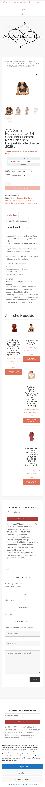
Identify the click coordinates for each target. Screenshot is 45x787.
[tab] (12, 215)
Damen (23, 61)
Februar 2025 (10, 600)
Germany (20, 161)
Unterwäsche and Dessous (28, 203)
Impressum (33, 784)
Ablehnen (22, 773)
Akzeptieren (22, 766)
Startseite (8, 61)
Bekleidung (28, 63)
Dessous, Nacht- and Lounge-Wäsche (19, 200)
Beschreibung (11, 215)
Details (10, 154)
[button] (41, 741)
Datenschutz (24, 784)
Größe (7, 171)
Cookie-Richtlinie (13, 784)
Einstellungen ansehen (22, 779)
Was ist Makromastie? (13, 586)
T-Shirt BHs (19, 63)
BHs (13, 63)
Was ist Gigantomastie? (13, 583)
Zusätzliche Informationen (16, 221)
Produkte (16, 61)
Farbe (7, 175)
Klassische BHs (11, 203)
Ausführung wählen (14, 372)
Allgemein (8, 614)
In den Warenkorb (22, 188)
